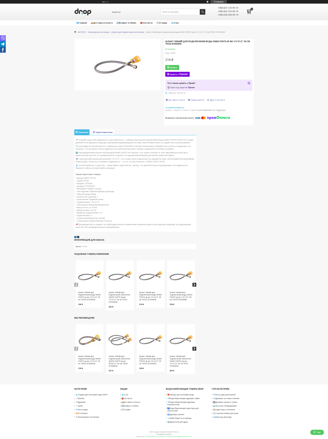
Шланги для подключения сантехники (127, 32)
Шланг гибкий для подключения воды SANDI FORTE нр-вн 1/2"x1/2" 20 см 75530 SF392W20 (89, 296)
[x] (78, 237)
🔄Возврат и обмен (126, 22)
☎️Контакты (146, 22)
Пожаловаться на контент (155, 436)
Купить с (174, 74)
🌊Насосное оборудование (225, 406)
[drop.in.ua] (82, 12)
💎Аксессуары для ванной (224, 394)
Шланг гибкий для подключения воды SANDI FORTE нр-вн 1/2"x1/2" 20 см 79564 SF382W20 (89, 360)
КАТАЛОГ (82, 32)
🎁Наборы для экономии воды (180, 394)
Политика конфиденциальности (179, 436)
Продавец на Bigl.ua (164, 434)
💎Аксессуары (82, 409)
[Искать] (202, 12)
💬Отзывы (161, 22)
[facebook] (75, 237)
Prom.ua (176, 432)
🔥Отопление (82, 413)
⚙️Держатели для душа (177, 422)
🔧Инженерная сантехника (87, 417)
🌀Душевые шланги (175, 414)
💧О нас (175, 22)
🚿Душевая (80, 402)
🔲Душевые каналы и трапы (225, 402)
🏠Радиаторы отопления (224, 409)
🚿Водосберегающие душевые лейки (183, 398)
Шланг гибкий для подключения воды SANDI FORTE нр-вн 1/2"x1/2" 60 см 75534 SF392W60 (181, 296)
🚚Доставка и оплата (102, 22)
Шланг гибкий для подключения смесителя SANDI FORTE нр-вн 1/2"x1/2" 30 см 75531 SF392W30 (119, 297)
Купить (173, 67)
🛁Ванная (80, 398)
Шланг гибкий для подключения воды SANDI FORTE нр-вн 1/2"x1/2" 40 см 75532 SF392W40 (150, 296)
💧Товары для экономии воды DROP (92, 394)
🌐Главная (81, 22)
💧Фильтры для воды (222, 417)
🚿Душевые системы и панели (226, 398)
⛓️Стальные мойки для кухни (225, 413)
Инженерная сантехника (98, 32)
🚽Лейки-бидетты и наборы (179, 418)
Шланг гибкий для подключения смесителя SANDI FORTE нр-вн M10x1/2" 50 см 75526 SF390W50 (119, 361)
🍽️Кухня (79, 406)
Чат (319, 432)
